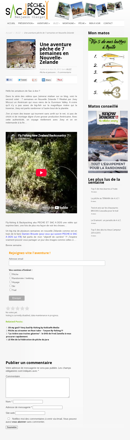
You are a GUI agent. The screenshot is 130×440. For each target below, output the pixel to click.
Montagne (69, 23)
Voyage (16, 282)
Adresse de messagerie (19, 407)
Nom (9, 401)
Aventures (43, 23)
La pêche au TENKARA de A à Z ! (105, 198)
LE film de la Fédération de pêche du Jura (28, 339)
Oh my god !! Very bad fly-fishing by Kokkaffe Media (33, 327)
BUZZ (56, 23)
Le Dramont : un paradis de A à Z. (106, 220)
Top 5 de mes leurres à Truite (104, 189)
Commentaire (13, 376)
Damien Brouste (30, 234)
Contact (108, 23)
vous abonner (19, 421)
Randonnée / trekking (23, 278)
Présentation (26, 23)
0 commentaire (64, 72)
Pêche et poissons (47, 72)
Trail (14, 290)
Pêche (82, 23)
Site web (10, 413)
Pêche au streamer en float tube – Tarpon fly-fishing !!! (35, 330)
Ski (13, 286)
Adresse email (16, 259)
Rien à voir (94, 23)
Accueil (11, 23)
